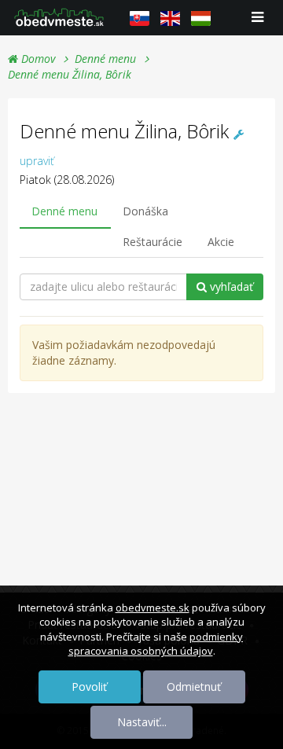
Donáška (145, 211)
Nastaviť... (142, 721)
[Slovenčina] (139, 18)
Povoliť (89, 686)
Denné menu (105, 58)
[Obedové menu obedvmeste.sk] (59, 17)
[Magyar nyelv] (201, 18)
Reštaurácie (152, 241)
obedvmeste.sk (152, 607)
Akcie (221, 241)
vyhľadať (230, 286)
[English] (170, 18)
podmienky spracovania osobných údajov (156, 644)
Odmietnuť (194, 686)
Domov (36, 58)
